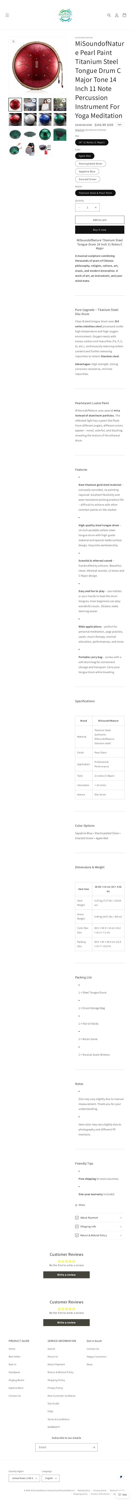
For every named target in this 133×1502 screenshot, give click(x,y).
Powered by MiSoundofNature (61, 1490)
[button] (7, 15)
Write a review (66, 1275)
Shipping (79, 129)
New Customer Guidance (61, 1395)
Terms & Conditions (58, 1419)
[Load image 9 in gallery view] (15, 134)
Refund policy (84, 1490)
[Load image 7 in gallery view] (45, 119)
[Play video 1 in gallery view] (30, 104)
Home (12, 1348)
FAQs (50, 1411)
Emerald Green (87, 179)
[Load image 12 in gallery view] (59, 134)
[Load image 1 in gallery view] (15, 104)
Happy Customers (97, 1356)
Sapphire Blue (87, 171)
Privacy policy (100, 1490)
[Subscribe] (93, 1447)
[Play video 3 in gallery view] (59, 104)
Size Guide (53, 1403)
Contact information (100, 1494)
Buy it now (99, 229)
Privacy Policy (55, 1387)
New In (12, 1364)
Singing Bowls (16, 1380)
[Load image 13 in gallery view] (15, 149)
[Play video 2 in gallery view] (45, 104)
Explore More (16, 1387)
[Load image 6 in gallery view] (30, 119)
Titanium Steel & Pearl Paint (95, 192)
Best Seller (15, 1356)
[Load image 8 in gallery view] (59, 119)
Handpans (14, 1372)
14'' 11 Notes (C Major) (92, 142)
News (90, 1364)
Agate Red (85, 155)
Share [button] (82, 1204)
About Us (53, 1356)
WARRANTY (54, 1427)
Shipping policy (80, 1494)
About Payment (56, 1364)
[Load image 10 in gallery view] (30, 134)
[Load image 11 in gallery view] (45, 134)
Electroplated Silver (90, 163)
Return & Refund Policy (60, 1372)
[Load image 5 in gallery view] (15, 119)
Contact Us (15, 1395)
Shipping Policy (56, 1380)
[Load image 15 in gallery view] (45, 149)
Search (51, 1348)
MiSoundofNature (39, 1490)
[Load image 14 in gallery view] (30, 149)
